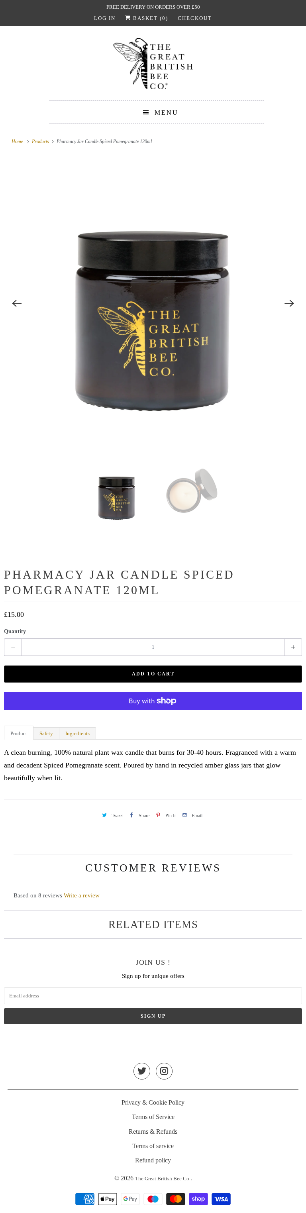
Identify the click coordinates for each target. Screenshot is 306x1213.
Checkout (195, 18)
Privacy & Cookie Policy (153, 1102)
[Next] (289, 303)
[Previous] (17, 303)
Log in (105, 18)
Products (41, 141)
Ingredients (77, 733)
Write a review (82, 895)
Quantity (15, 631)
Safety (46, 733)
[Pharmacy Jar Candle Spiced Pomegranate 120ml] (153, 304)
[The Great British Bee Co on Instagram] (164, 1072)
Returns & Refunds (153, 1131)
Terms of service (153, 1145)
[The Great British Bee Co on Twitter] (141, 1072)
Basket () (149, 18)
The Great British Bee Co (162, 1179)
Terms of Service (153, 1116)
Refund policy (153, 1160)
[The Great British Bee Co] (153, 66)
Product (18, 733)
